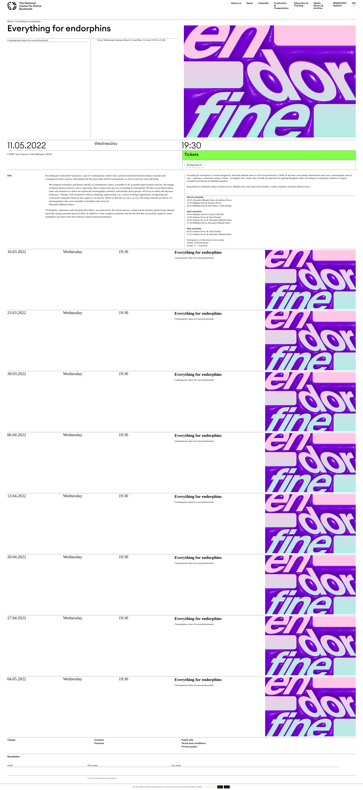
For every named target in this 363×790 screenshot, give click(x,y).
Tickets (11, 739)
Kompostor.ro (194, 164)
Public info (187, 739)
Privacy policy (189, 746)
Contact (99, 739)
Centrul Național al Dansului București (11, 780)
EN (354, 5)
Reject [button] (220, 787)
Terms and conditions (194, 743)
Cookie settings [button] (209, 787)
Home (10, 21)
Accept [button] (227, 787)
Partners (99, 743)
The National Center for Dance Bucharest (25, 6)
